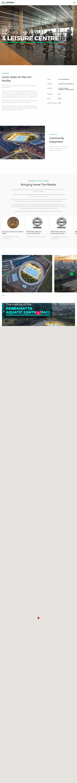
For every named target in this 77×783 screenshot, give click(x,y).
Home (3, 26)
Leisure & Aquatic (63, 88)
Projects (10, 26)
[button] (72, 274)
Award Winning (69, 89)
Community (61, 89)
